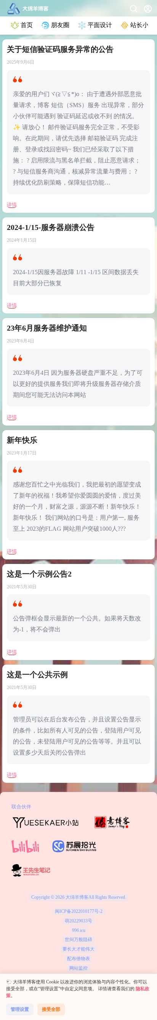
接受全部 (51, 1009)
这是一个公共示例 (37, 674)
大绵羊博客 (76, 897)
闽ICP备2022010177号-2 (79, 911)
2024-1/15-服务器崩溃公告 (51, 227)
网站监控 (78, 968)
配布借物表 (78, 958)
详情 (12, 204)
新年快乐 (22, 440)
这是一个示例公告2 (39, 574)
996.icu (78, 930)
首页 (27, 25)
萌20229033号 (78, 921)
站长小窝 (142, 25)
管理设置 (20, 1009)
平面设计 (100, 25)
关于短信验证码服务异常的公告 (60, 49)
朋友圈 (60, 25)
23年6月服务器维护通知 (47, 328)
